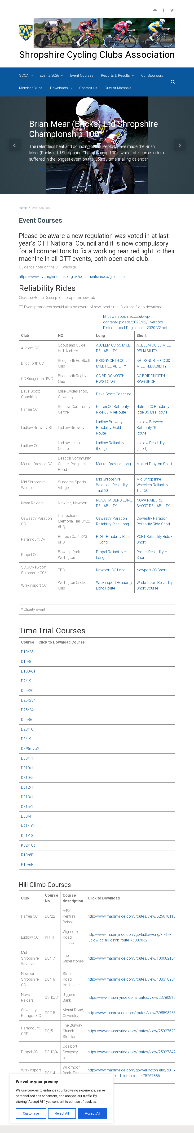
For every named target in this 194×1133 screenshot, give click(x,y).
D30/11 (27, 758)
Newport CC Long (110, 570)
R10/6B (27, 855)
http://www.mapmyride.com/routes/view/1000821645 (133, 958)
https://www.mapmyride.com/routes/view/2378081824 (134, 997)
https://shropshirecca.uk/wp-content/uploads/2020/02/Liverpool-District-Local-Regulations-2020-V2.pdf (135, 322)
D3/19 (26, 739)
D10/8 (26, 661)
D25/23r (28, 700)
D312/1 (27, 787)
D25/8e (27, 719)
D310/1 (27, 768)
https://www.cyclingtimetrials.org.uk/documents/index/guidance (72, 276)
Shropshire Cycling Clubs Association (97, 54)
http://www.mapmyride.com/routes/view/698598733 (132, 1013)
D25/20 (27, 690)
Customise (31, 1113)
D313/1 (27, 797)
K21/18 (27, 835)
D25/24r (28, 710)
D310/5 (27, 777)
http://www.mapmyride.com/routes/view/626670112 (132, 916)
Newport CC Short (152, 570)
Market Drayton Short (154, 464)
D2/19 (26, 681)
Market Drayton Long (113, 464)
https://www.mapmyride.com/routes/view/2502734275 (134, 1052)
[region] (61, 1099)
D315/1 (27, 806)
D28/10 (27, 729)
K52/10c (28, 845)
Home (22, 207)
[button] (14, 145)
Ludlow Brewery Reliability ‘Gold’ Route (109, 427)
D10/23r (28, 652)
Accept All (92, 1113)
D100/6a (28, 671)
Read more (38, 169)
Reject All (62, 1113)
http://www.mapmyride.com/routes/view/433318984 (132, 979)
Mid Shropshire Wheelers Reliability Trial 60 (112, 485)
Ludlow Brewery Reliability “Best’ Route (150, 427)
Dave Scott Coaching (113, 394)
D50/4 (26, 816)
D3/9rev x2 (30, 748)
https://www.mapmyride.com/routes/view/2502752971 (134, 1031)
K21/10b (28, 826)
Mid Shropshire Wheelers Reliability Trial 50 (152, 485)
